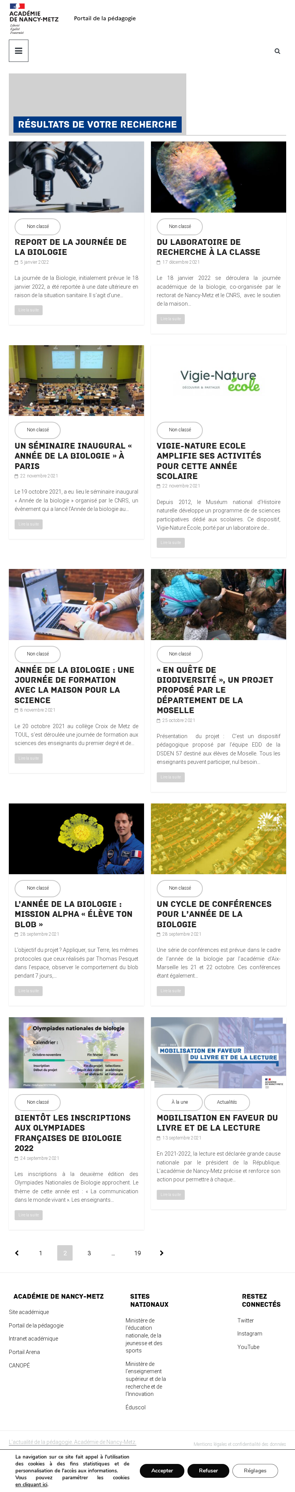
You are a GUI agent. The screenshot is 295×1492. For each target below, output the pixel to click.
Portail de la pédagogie (36, 1325)
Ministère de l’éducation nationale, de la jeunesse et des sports (144, 1335)
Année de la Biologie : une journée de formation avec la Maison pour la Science (74, 685)
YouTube (248, 1347)
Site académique (29, 1312)
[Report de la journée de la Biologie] (76, 146)
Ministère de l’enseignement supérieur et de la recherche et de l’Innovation (146, 1379)
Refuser (208, 1470)
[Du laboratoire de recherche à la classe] (218, 146)
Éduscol (136, 1407)
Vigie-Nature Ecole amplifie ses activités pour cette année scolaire (209, 461)
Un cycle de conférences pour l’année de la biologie (214, 914)
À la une (180, 1102)
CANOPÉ (19, 1365)
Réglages (255, 1470)
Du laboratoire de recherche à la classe (208, 247)
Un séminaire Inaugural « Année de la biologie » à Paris (73, 456)
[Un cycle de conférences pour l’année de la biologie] (218, 808)
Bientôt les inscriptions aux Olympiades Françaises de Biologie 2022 (73, 1133)
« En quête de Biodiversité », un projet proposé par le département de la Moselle (215, 690)
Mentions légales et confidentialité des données (240, 1444)
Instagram (249, 1334)
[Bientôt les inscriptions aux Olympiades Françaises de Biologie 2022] (76, 1021)
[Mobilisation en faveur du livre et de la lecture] (218, 1021)
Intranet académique (33, 1339)
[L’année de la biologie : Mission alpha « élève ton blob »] (76, 808)
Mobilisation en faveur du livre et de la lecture (217, 1123)
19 (137, 1253)
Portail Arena (24, 1352)
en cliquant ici (31, 1484)
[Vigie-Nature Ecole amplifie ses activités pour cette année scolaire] (218, 349)
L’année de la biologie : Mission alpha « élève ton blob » (74, 914)
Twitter (245, 1320)
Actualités (227, 1102)
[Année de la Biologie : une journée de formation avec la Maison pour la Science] (76, 573)
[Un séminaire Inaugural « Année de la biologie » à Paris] (76, 349)
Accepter (162, 1470)
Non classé (38, 226)
